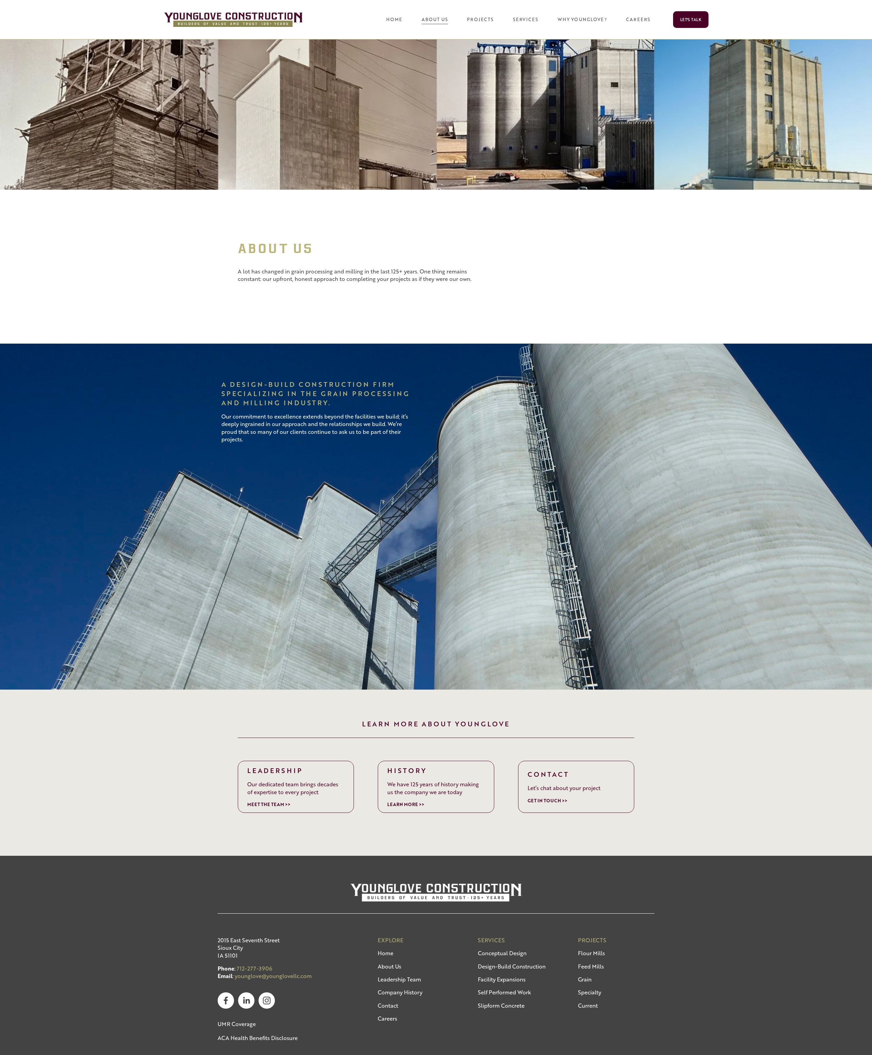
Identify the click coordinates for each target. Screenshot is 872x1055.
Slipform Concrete (501, 1005)
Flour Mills (591, 953)
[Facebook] (226, 1000)
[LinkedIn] (246, 1000)
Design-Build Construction (512, 966)
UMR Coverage (237, 1024)
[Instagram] (267, 1000)
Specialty (589, 992)
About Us (389, 966)
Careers (387, 1018)
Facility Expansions (502, 979)
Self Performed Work (504, 992)
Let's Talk (691, 19)
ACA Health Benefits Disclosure (258, 1038)
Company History (400, 992)
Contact (388, 1005)
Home (394, 19)
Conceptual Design (502, 953)
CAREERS (638, 19)
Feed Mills (591, 966)
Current (588, 1005)
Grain (585, 979)
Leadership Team (399, 979)
